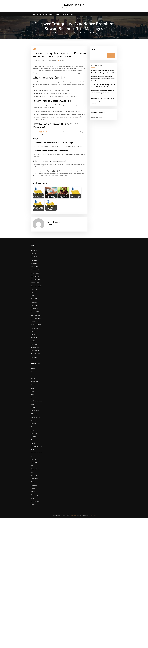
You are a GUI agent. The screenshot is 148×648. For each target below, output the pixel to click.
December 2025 (35, 276)
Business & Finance (36, 401)
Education (65, 14)
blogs (32, 391)
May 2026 (34, 260)
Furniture (34, 433)
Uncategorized (35, 501)
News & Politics (35, 469)
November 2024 (35, 318)
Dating (33, 407)
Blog (71, 14)
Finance (33, 424)
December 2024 (35, 315)
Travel (57, 14)
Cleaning (33, 404)
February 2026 (35, 270)
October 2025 (35, 283)
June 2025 (34, 296)
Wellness (33, 504)
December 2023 (35, 354)
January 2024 (35, 351)
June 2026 (34, 257)
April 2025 (34, 302)
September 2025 (36, 286)
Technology (43, 14)
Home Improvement (37, 453)
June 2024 (34, 334)
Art (32, 375)
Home (51, 33)
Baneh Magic (73, 5)
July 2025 (33, 292)
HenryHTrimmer (40, 60)
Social (33, 488)
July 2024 (33, 331)
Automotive (34, 381)
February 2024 (35, 347)
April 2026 (34, 263)
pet (32, 472)
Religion (33, 482)
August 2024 (34, 328)
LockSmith (34, 459)
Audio (33, 378)
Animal (33, 368)
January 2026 (35, 273)
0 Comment (63, 60)
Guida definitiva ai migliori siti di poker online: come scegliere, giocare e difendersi (102, 93)
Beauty (33, 385)
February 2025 (35, 308)
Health (51, 14)
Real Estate (34, 479)
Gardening (34, 440)
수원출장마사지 (43, 132)
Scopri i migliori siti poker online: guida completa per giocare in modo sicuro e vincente (102, 101)
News (32, 466)
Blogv (32, 394)
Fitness (33, 427)
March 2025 (34, 305)
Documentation (35, 411)
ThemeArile (92, 515)
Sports (33, 491)
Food (32, 430)
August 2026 (34, 250)
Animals (33, 372)
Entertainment (35, 417)
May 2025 (34, 299)
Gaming (33, 436)
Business (35, 14)
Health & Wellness (36, 446)
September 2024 (36, 325)
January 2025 (35, 312)
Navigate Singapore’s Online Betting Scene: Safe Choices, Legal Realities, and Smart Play (103, 79)
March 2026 (34, 266)
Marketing (34, 462)
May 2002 (34, 357)
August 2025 (34, 289)
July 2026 (33, 253)
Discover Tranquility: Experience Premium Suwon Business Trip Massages (76, 33)
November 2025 (35, 279)
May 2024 (34, 338)
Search (94, 49)
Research (34, 485)
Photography (35, 475)
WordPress (73, 515)
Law (32, 456)
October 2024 (35, 321)
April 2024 (34, 341)
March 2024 (34, 344)
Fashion (33, 420)
